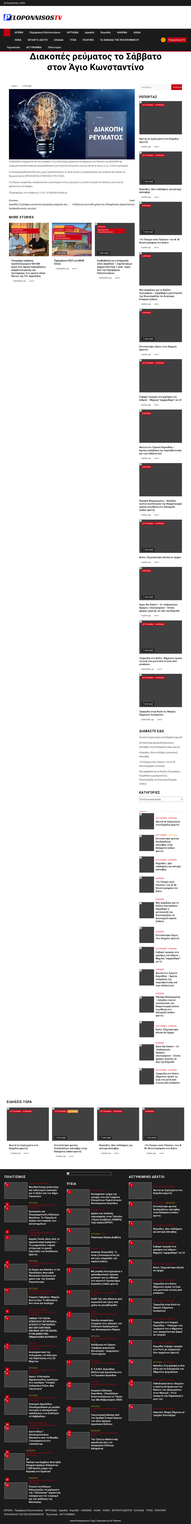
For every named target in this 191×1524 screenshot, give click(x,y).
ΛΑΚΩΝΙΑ (122, 32)
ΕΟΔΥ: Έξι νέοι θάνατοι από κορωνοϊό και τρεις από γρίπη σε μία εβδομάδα (106, 1302)
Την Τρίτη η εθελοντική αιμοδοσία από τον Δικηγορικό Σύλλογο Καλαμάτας (104, 1444)
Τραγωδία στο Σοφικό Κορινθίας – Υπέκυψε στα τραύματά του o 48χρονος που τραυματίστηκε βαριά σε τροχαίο (167, 1328)
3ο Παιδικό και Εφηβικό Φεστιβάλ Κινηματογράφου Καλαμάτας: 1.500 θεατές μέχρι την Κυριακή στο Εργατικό (43, 1465)
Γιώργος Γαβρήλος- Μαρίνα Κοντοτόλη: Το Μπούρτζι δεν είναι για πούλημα (44, 1300)
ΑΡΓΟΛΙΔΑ (72, 32)
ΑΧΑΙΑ (137, 32)
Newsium (101, 1520)
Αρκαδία (89, 32)
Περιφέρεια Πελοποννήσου (45, 32)
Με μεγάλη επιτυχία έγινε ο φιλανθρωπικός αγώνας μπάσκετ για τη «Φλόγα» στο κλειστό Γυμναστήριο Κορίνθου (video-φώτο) (106, 1277)
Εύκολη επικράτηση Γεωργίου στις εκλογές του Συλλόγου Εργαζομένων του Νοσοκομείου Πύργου (106, 1325)
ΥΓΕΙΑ (73, 40)
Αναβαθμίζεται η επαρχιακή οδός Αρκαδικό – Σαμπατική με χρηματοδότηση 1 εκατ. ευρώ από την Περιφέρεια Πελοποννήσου (114, 266)
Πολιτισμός (54, 47)
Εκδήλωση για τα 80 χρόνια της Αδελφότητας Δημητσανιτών (104, 202)
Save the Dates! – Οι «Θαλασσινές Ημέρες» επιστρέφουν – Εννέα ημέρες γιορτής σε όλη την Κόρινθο (159, 607)
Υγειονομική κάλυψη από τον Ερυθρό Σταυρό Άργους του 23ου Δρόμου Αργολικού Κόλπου (106, 1419)
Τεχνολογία (13, 47)
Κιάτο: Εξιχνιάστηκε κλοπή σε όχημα (160, 557)
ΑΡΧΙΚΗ (19, 32)
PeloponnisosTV (177, 40)
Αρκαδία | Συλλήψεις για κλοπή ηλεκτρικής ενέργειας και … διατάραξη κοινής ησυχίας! (39, 204)
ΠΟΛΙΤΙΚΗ (88, 40)
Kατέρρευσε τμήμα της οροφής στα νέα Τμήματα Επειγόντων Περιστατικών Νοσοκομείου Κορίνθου (106, 1199)
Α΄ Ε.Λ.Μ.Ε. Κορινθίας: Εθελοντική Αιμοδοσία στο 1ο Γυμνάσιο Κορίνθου (106, 1372)
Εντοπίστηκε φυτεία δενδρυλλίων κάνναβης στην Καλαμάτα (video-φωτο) (167, 844)
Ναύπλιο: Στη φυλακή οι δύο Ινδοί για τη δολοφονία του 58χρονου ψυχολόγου (169, 1368)
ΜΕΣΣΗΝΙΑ (59, 233)
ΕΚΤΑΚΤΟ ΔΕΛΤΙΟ (38, 40)
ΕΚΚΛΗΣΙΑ (33, 1310)
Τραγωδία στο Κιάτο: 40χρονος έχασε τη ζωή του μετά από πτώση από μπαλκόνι (160, 661)
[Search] (157, 40)
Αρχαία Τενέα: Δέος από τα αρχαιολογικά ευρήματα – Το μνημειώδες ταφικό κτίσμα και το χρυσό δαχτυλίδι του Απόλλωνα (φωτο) (44, 1247)
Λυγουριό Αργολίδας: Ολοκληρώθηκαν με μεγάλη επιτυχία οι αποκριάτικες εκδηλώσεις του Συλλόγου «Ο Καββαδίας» (44, 1410)
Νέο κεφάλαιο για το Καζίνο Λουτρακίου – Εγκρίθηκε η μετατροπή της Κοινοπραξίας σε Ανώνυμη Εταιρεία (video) (167, 912)
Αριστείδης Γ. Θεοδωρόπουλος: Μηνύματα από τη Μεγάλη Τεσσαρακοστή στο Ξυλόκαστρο (43, 1437)
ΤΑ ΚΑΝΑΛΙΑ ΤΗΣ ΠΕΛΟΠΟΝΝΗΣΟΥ (119, 40)
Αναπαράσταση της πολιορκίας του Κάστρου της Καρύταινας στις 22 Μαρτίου (43, 1357)
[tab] (142, 809)
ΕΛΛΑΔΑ (58, 40)
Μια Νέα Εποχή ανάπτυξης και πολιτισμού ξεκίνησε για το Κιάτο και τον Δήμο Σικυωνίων (44, 1192)
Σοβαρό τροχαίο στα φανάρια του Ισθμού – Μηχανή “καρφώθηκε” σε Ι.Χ (160, 398)
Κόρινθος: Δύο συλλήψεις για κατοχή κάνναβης (168, 866)
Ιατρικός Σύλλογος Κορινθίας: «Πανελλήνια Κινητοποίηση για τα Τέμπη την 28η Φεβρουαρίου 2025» (107, 1395)
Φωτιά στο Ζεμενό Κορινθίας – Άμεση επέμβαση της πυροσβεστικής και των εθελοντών (160, 450)
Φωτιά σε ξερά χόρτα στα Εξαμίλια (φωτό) (160, 737)
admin (14, 85)
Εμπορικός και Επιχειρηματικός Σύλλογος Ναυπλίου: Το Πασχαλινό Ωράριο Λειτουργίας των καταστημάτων (44, 1217)
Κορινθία (106, 32)
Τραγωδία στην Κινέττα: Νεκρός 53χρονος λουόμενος (157, 713)
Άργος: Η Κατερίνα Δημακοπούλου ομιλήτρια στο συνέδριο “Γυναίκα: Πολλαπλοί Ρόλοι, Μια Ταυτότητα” (43, 1382)
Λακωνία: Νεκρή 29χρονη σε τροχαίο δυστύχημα (169, 1414)
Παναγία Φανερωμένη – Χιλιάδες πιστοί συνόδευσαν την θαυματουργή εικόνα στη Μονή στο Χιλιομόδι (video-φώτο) (160, 505)
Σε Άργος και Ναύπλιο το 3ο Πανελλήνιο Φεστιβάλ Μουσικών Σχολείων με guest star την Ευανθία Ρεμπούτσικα (44, 1275)
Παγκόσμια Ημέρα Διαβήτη (106, 1237)
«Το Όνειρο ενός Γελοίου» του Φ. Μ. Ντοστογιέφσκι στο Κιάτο (159, 241)
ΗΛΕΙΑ (18, 40)
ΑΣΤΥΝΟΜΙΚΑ (34, 47)
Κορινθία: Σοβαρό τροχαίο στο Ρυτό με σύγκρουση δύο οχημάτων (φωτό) (167, 1349)
